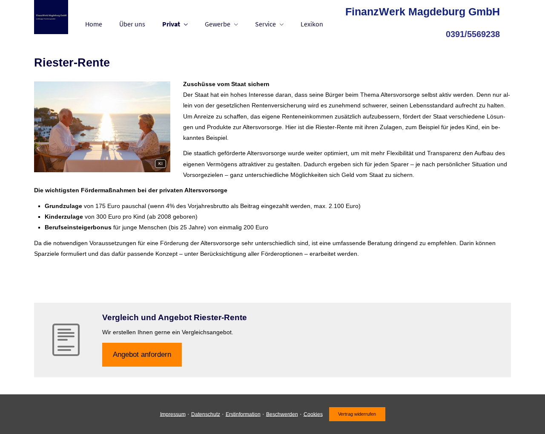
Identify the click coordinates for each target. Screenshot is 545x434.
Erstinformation (243, 414)
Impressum (173, 414)
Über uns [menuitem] (132, 24)
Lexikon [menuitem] (312, 24)
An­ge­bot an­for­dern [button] (142, 354)
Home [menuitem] (93, 24)
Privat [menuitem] (171, 24)
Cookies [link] (313, 414)
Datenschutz (205, 414)
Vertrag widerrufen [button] (357, 414)
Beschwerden (282, 414)
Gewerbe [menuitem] (217, 24)
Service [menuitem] (265, 24)
